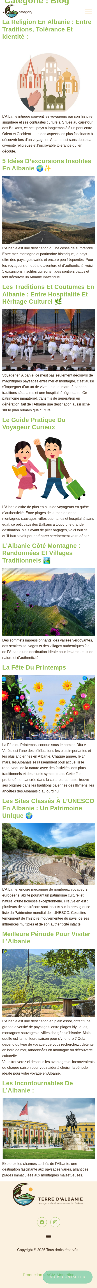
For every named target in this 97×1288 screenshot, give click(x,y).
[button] (48, 1236)
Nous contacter (67, 1277)
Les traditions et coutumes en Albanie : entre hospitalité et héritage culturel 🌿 (48, 294)
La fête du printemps (34, 667)
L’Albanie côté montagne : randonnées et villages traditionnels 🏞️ (41, 553)
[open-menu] (88, 11)
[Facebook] (42, 1222)
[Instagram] (55, 1222)
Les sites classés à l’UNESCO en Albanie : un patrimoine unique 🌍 (48, 808)
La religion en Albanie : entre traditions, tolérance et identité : (46, 29)
